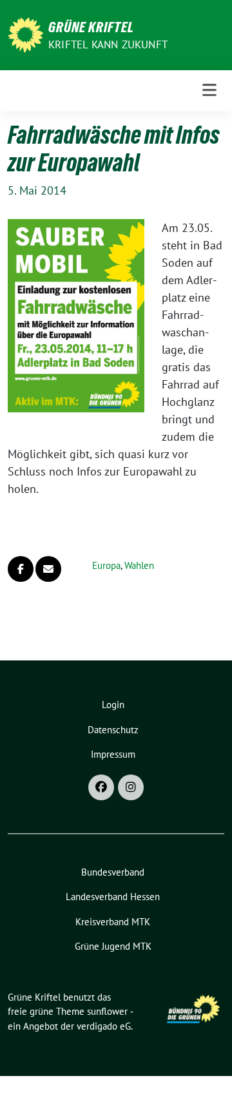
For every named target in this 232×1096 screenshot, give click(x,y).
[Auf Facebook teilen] (21, 569)
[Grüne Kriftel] (25, 33)
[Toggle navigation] (209, 90)
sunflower (107, 1011)
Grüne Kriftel (91, 27)
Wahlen (139, 565)
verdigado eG (104, 1026)
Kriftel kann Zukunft (108, 44)
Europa (106, 565)
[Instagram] (131, 787)
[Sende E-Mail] (48, 569)
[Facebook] (101, 787)
